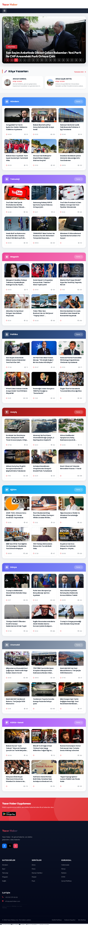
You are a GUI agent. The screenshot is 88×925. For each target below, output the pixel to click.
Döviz (33, 865)
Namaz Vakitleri (37, 873)
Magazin (5, 877)
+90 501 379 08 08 (11, 897)
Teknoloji (5, 873)
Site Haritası (82, 920)
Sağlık (4, 881)
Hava (33, 869)
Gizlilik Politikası (57, 920)
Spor (3, 869)
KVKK (63, 877)
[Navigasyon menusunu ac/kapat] (4, 10)
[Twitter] (10, 846)
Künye (63, 869)
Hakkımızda (65, 865)
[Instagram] (15, 846)
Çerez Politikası (66, 881)
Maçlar (34, 877)
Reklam (63, 873)
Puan (33, 881)
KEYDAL (14, 906)
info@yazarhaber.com (12, 901)
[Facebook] (4, 846)
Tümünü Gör (79, 72)
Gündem (5, 865)
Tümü (78, 101)
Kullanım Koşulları (69, 920)
